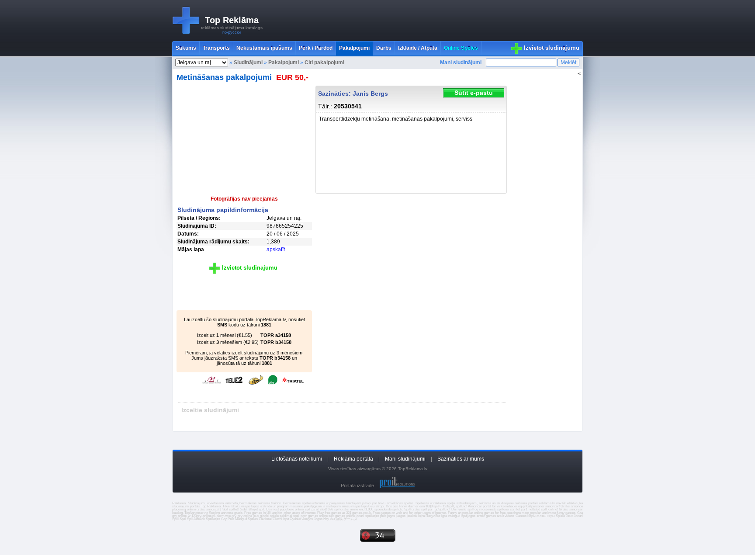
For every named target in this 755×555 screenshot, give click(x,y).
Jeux (569, 516)
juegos (400, 516)
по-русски (231, 32)
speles (307, 503)
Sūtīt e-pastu (473, 92)
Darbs (383, 48)
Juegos (307, 519)
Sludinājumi (248, 62)
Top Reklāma (232, 20)
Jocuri (578, 516)
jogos (391, 516)
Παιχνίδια (433, 516)
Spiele (560, 516)
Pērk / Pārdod (315, 48)
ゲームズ (350, 519)
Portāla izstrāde (357, 485)
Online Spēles (461, 48)
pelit (383, 516)
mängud (454, 516)
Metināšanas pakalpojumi (224, 77)
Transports (216, 48)
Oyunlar (295, 519)
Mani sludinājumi (460, 62)
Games (521, 516)
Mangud (241, 519)
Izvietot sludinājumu (551, 48)
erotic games (486, 516)
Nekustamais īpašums (264, 48)
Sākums (186, 48)
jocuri (360, 516)
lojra (421, 516)
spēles (408, 503)
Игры (531, 516)
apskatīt (276, 249)
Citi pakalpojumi (324, 62)
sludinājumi (180, 506)
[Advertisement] (424, 20)
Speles (253, 519)
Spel (183, 519)
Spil (190, 519)
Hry (326, 519)
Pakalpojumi (354, 48)
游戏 (339, 519)
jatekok (412, 516)
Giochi (277, 519)
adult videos (505, 516)
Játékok (199, 519)
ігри (464, 516)
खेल (332, 519)
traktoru (276, 503)
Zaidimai (265, 519)
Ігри (286, 519)
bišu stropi (376, 506)
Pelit (231, 519)
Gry (224, 519)
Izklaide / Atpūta (417, 48)
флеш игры (545, 516)
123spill (448, 506)
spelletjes (372, 516)
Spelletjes (213, 519)
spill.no (461, 506)
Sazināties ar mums (460, 459)
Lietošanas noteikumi (296, 459)
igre (444, 516)
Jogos (318, 519)
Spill (175, 519)
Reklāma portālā (353, 459)
